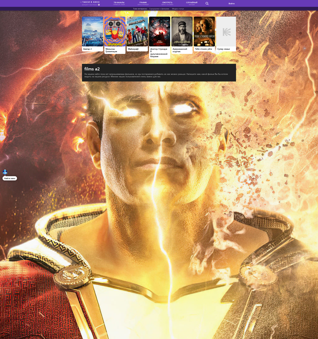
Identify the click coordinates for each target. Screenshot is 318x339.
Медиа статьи (178, 9)
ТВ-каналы (119, 3)
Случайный (191, 3)
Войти (232, 3)
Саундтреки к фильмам (159, 9)
